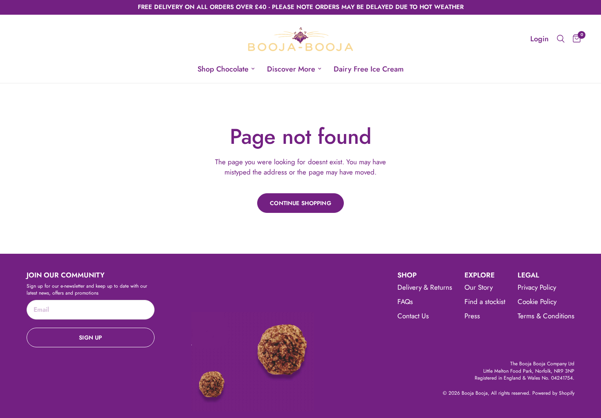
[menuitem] (226, 69)
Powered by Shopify (553, 393)
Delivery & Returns (424, 287)
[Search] (561, 39)
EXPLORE (479, 275)
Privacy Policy (537, 287)
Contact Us (413, 316)
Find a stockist (484, 301)
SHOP (407, 275)
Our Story (478, 287)
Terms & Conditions (546, 316)
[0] (575, 39)
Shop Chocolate (223, 69)
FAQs (405, 301)
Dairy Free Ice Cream (369, 69)
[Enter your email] (91, 337)
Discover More (291, 69)
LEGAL (528, 275)
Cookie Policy (537, 301)
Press (472, 316)
